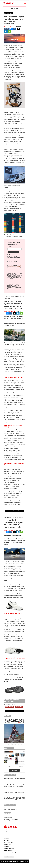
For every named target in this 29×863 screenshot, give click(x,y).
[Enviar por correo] (11, 29)
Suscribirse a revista (8, 836)
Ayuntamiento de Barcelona (12, 349)
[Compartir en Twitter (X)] (18, 29)
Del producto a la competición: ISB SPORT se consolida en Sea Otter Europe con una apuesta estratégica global (14, 798)
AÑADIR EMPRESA (9, 856)
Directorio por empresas (11, 809)
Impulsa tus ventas (8, 817)
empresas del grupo (16, 277)
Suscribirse (14, 770)
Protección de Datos (9, 848)
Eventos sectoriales (8, 820)
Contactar (6, 838)
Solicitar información (9, 706)
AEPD (15, 286)
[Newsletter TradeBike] (9, 758)
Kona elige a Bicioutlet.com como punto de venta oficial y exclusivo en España (14, 785)
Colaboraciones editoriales (10, 852)
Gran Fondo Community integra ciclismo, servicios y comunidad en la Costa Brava (14, 779)
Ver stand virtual (19, 706)
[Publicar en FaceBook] (14, 29)
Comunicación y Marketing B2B (11, 819)
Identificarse (7, 829)
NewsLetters (7, 834)
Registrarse (6, 832)
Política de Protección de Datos (15, 266)
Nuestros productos (8, 842)
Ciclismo (14, 8)
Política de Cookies (8, 850)
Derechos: (18, 278)
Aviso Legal (19, 265)
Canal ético (6, 840)
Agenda (6, 807)
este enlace (15, 210)
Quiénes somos (7, 844)
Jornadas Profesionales (9, 816)
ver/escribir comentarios (14, 510)
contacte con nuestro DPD (11, 283)
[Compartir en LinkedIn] (6, 31)
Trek (10, 45)
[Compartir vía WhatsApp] (9, 31)
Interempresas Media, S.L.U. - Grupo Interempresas (16, 861)
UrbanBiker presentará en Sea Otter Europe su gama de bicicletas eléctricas (14, 791)
